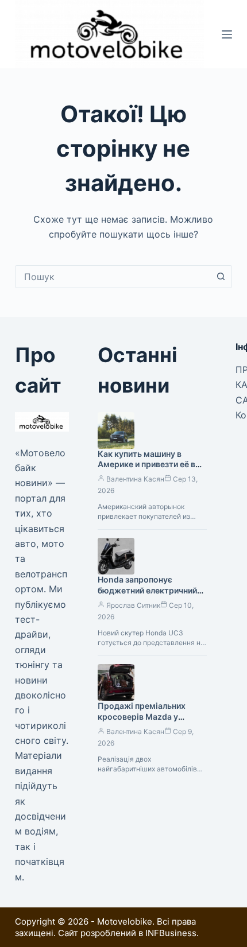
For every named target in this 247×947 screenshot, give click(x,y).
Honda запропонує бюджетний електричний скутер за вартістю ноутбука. (147, 596)
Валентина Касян (135, 479)
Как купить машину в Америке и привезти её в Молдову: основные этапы (151, 464)
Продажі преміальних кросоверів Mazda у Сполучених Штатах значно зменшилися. (142, 722)
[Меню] (227, 34)
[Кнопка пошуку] (220, 277)
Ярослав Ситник (133, 605)
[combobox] (113, 276)
